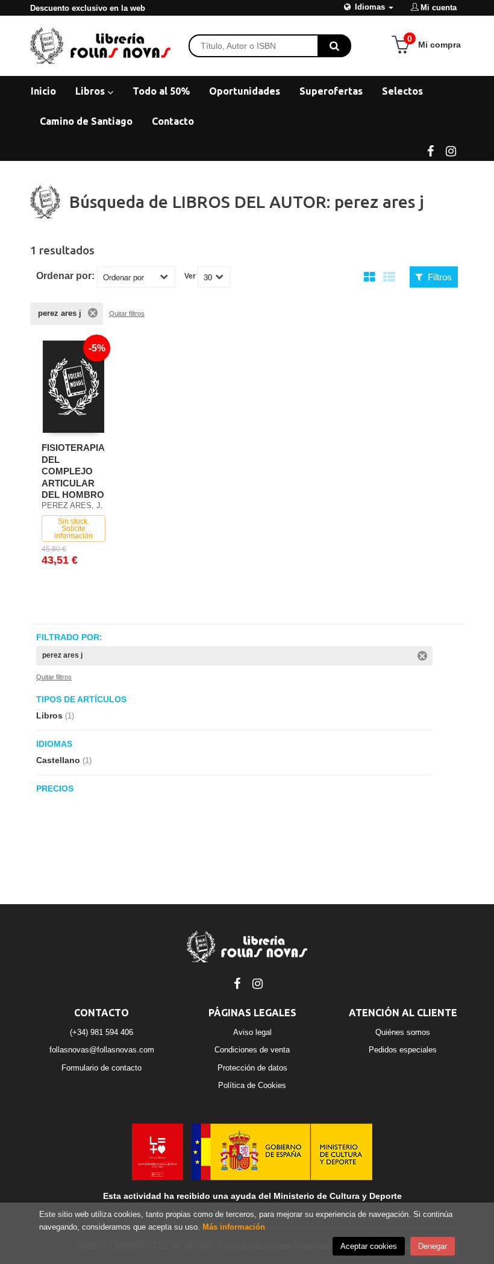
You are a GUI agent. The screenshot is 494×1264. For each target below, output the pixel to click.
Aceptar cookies (368, 1246)
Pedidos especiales (403, 1049)
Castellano (64, 760)
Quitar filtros (127, 313)
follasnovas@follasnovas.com (101, 1049)
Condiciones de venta (252, 1049)
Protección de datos (252, 1067)
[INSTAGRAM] (451, 150)
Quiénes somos (402, 1032)
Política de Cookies (252, 1085)
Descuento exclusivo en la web (87, 8)
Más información (233, 1226)
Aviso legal (252, 1032)
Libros (91, 91)
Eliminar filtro (93, 313)
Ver (190, 276)
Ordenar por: (65, 276)
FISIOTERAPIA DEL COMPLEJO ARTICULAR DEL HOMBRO (73, 471)
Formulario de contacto (101, 1067)
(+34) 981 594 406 (101, 1032)
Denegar (432, 1246)
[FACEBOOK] (430, 150)
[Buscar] (334, 45)
